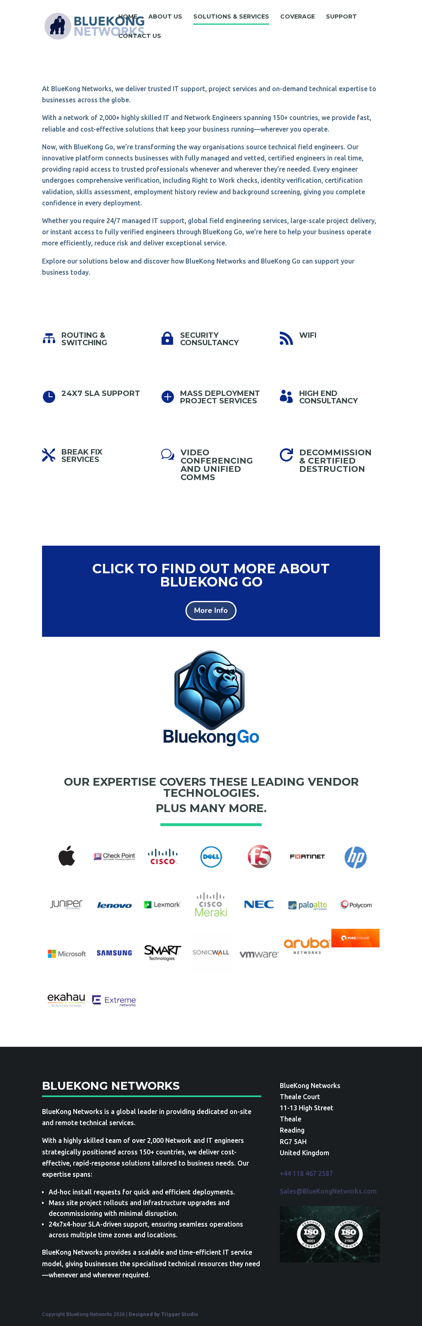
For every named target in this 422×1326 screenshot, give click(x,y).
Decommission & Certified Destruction (335, 460)
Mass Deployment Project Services (220, 397)
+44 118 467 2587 (306, 1173)
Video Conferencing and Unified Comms (217, 464)
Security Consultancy (209, 339)
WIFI (307, 335)
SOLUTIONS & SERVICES (231, 17)
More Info (211, 610)
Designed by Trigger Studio (163, 1314)
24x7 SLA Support (100, 393)
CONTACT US (139, 36)
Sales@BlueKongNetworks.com (328, 1191)
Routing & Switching (84, 339)
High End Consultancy (328, 397)
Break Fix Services (82, 455)
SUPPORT (341, 17)
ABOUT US (165, 17)
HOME (127, 17)
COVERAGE (297, 17)
